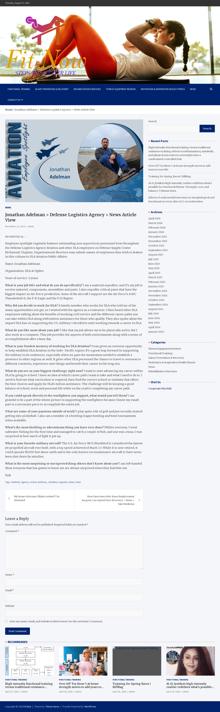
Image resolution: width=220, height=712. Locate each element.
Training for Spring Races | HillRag (169, 176)
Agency (25, 482)
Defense (42, 482)
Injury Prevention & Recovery (52, 89)
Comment (12, 531)
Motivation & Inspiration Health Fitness (163, 89)
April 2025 (154, 272)
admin (31, 226)
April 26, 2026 (66, 691)
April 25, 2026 (119, 691)
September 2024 (158, 304)
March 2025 (155, 277)
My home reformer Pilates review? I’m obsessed (36, 498)
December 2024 (157, 290)
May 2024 (154, 322)
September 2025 (158, 250)
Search (152, 121)
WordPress (90, 706)
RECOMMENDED (18, 642)
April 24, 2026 (173, 691)
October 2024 (156, 300)
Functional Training (19, 89)
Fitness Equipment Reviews (121, 89)
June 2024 (154, 318)
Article (33, 482)
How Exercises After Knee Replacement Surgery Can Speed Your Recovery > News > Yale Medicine (108, 500)
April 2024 (154, 327)
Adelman (15, 482)
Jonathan (52, 482)
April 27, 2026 (12, 691)
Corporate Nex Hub (160, 388)
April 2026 (154, 218)
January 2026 (156, 232)
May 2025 (154, 268)
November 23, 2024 (15, 226)
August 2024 (155, 309)
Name (9, 574)
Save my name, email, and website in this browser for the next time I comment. (56, 621)
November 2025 (157, 241)
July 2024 (153, 313)
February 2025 (157, 281)
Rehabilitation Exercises (87, 89)
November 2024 (157, 295)
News (193, 89)
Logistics (63, 482)
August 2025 (155, 254)
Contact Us (14, 99)
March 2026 (155, 223)
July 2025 (153, 259)
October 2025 (156, 245)
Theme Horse (52, 706)
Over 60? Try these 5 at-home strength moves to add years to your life (80, 687)
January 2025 (156, 286)
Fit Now (27, 706)
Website (9, 605)
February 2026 (157, 227)
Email (9, 590)
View (78, 482)
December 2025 (157, 236)
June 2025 (154, 263)
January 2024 (156, 331)
